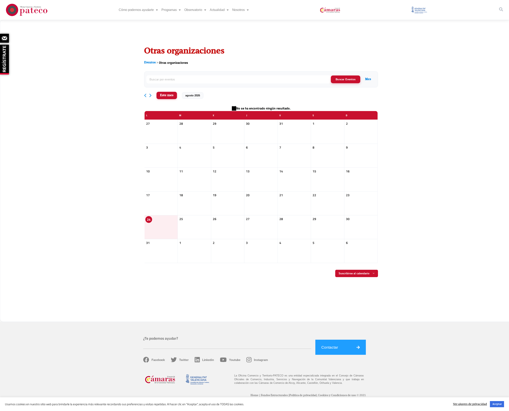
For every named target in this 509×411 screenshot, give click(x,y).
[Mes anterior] (145, 95)
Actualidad (217, 10)
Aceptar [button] (497, 404)
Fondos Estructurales (274, 395)
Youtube (234, 360)
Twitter (183, 360)
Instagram (261, 360)
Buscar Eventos (346, 79)
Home (254, 395)
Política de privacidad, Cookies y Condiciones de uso (322, 395)
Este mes (166, 95)
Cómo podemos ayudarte (136, 10)
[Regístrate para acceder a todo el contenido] (5, 58)
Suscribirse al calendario (354, 273)
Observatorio (193, 10)
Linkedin (208, 360)
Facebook (158, 360)
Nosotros (238, 10)
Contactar (329, 347)
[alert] (261, 108)
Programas (169, 10)
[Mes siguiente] (150, 95)
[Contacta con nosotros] (4, 38)
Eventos (150, 62)
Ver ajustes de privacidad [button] (470, 404)
